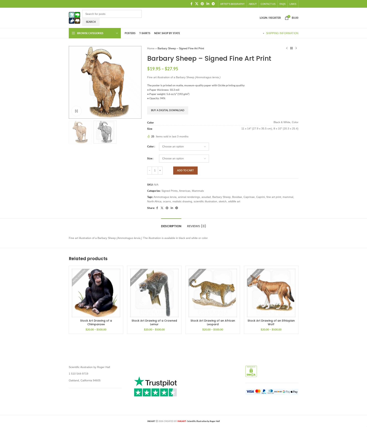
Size (149, 158)
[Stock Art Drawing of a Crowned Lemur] (154, 293)
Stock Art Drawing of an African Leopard (213, 322)
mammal (288, 196)
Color (150, 146)
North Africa (154, 201)
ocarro (167, 201)
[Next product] (296, 48)
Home (151, 48)
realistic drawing (182, 201)
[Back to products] (291, 48)
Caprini (260, 196)
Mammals (198, 190)
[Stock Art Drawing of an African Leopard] (213, 293)
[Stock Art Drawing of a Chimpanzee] (96, 293)
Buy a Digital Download (167, 110)
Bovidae (237, 196)
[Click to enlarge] (76, 111)
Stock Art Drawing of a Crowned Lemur (154, 322)
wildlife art (234, 201)
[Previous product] (287, 48)
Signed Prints (169, 190)
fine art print (273, 196)
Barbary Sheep (221, 196)
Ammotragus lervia (165, 196)
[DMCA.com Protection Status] (251, 370)
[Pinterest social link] (202, 4)
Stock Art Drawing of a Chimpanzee (96, 322)
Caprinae (249, 196)
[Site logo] (74, 17)
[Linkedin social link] (207, 4)
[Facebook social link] (191, 4)
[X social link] (196, 4)
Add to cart (185, 170)
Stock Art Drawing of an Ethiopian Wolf (271, 322)
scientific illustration (205, 201)
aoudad (206, 196)
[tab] (171, 224)
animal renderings (189, 196)
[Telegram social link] (213, 4)
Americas (184, 190)
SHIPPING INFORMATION (282, 33)
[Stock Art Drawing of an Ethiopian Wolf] (271, 293)
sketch (223, 201)
